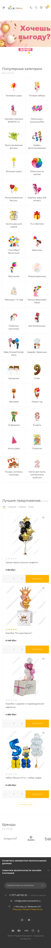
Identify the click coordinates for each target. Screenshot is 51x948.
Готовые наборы (37, 95)
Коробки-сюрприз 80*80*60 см (14, 120)
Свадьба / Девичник (37, 352)
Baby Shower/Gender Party (14, 353)
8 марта (37, 425)
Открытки (37, 448)
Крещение (13, 378)
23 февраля (14, 425)
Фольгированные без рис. (14, 199)
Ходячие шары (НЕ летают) (37, 199)
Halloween (14, 402)
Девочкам (37, 250)
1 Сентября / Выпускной (14, 251)
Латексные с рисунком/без (37, 120)
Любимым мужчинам (14, 327)
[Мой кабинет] (41, 7)
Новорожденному (37, 276)
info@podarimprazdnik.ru (27, 901)
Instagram (22, 920)
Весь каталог (8, 73)
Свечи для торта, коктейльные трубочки (37, 475)
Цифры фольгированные (37, 146)
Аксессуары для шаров (14, 225)
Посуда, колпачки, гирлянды (14, 473)
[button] (22, 53)
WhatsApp (29, 920)
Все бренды (7, 829)
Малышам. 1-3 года (14, 299)
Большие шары (14, 171)
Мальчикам (13, 276)
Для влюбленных (37, 326)
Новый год (37, 402)
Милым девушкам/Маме (37, 301)
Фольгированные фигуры (14, 146)
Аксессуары (14, 448)
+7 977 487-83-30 (18, 895)
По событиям (37, 224)
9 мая (37, 378)
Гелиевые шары (14, 95)
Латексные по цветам (37, 173)
